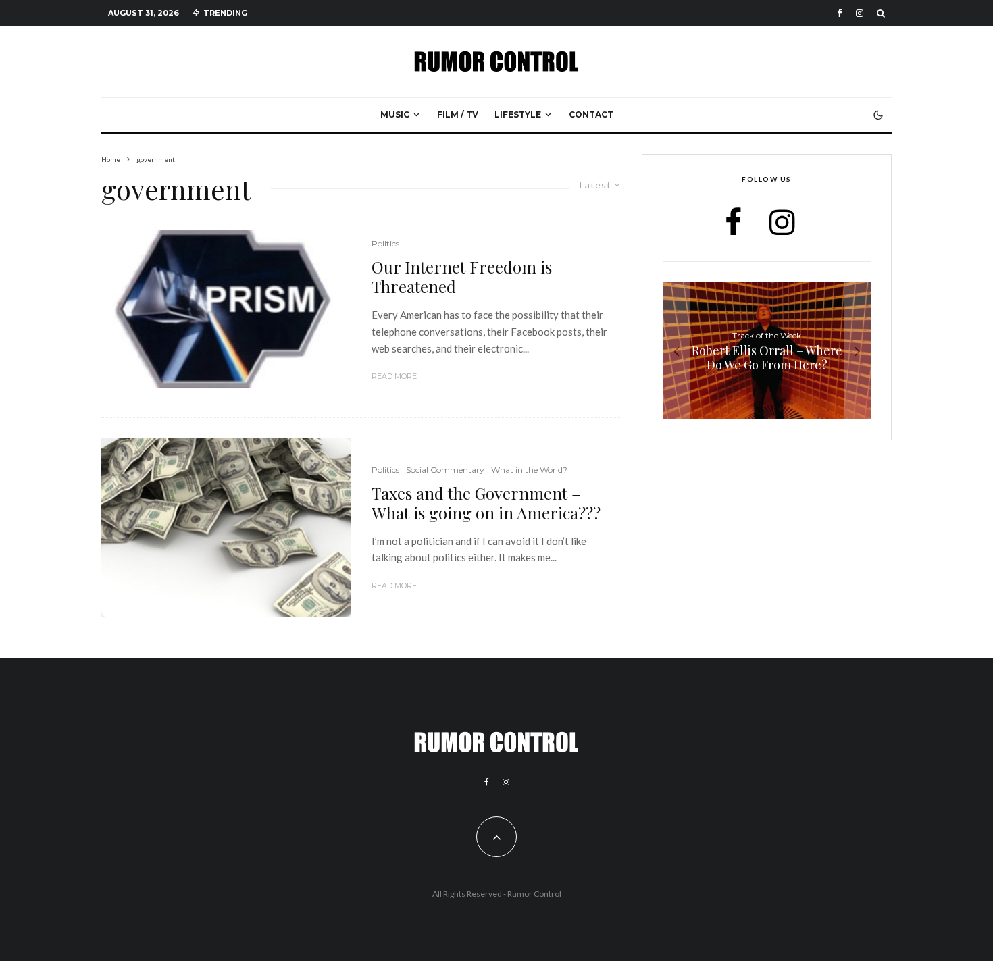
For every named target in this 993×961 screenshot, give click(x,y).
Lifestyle (517, 114)
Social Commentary (445, 470)
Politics (385, 243)
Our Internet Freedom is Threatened (462, 276)
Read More (394, 376)
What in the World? (529, 470)
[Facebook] (839, 13)
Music (394, 114)
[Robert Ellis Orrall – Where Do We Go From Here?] (767, 350)
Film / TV (457, 114)
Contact (591, 114)
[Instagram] (859, 13)
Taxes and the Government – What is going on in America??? (486, 503)
